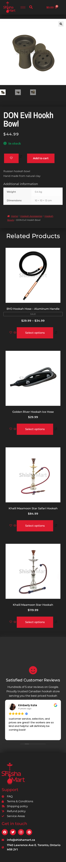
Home (14, 216)
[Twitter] (13, 832)
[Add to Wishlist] (11, 158)
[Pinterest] (29, 832)
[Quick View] (15, 332)
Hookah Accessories (31, 216)
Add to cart (41, 158)
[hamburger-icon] (23, 7)
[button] (31, 7)
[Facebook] (5, 832)
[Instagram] (21, 832)
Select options (35, 332)
